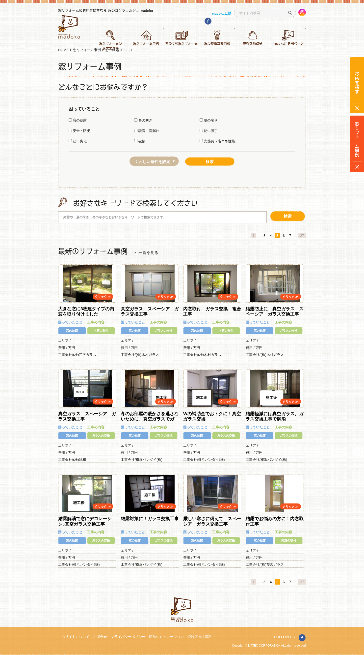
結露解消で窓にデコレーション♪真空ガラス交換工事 (87, 521)
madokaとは (222, 13)
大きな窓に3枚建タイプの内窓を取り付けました (86, 311)
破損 (141, 141)
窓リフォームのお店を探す (110, 45)
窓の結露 (79, 120)
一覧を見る (148, 252)
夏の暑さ (210, 120)
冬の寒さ (144, 120)
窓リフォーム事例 (146, 43)
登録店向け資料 (199, 637)
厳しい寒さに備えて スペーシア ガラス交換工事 (212, 521)
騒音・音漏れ (148, 131)
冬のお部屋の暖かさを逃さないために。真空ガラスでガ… (150, 416)
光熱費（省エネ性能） (220, 141)
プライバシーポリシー (128, 637)
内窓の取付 (101, 330)
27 (302, 236)
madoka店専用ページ (288, 43)
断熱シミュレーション (166, 637)
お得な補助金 (252, 43)
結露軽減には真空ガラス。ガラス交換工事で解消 (275, 416)
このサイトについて (73, 637)
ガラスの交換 (164, 330)
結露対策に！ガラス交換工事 (150, 518)
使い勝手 (210, 131)
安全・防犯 (81, 131)
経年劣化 (79, 141)
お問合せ (100, 637)
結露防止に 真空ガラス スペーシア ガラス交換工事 (275, 311)
